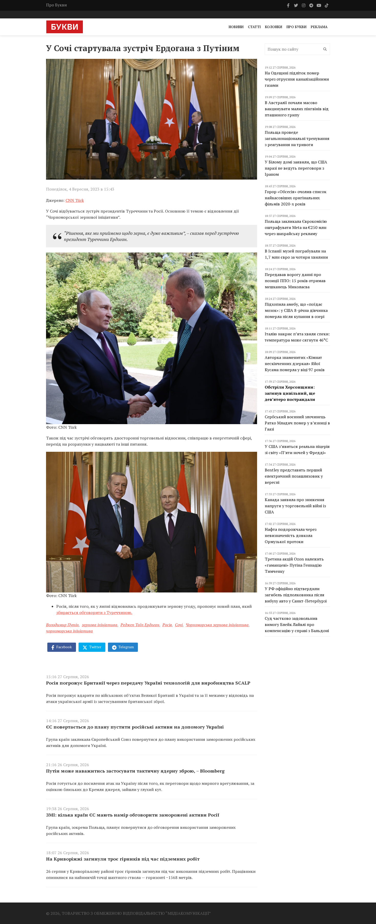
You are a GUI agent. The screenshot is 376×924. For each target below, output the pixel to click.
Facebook (64, 646)
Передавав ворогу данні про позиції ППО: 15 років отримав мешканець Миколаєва (295, 281)
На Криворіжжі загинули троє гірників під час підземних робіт (123, 859)
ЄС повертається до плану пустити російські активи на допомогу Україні (135, 727)
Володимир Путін (62, 625)
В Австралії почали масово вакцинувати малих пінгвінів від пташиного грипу (297, 109)
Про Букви (56, 5)
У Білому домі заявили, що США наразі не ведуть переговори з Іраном (296, 168)
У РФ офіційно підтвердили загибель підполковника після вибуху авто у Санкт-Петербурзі (296, 595)
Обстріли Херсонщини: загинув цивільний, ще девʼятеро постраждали (290, 393)
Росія (167, 625)
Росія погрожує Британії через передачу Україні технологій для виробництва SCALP (148, 683)
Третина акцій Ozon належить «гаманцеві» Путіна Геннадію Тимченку (294, 565)
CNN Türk (74, 200)
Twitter (95, 646)
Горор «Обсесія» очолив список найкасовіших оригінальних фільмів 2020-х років (295, 198)
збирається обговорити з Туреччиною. (94, 612)
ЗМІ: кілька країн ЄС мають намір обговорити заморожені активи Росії (132, 815)
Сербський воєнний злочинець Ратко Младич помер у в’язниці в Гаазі (297, 423)
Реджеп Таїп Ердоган (139, 625)
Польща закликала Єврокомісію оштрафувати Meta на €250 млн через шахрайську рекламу (296, 227)
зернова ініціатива (99, 625)
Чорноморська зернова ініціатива (217, 625)
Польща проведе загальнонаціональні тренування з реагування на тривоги (297, 138)
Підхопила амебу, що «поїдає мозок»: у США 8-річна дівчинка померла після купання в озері (296, 310)
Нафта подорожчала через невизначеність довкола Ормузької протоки (290, 535)
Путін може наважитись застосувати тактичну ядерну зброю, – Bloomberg (135, 771)
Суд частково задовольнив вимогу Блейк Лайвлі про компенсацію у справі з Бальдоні (297, 624)
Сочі (179, 625)
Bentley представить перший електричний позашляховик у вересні (294, 476)
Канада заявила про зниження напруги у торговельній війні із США (295, 506)
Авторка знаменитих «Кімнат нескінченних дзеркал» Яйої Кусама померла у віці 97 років (295, 363)
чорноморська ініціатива (69, 631)
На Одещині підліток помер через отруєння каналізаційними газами (297, 79)
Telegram (126, 646)
